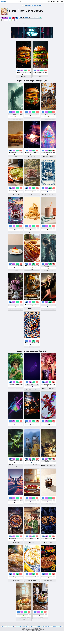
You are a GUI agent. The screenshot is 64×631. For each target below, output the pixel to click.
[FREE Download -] (10, 302)
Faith (49, 270)
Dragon (13, 464)
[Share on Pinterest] (13, 18)
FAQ (7, 626)
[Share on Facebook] (16, 18)
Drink (50, 232)
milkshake (39, 23)
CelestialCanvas (27, 74)
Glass (53, 232)
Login (58, 1)
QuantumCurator (43, 74)
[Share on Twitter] (10, 18)
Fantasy (49, 309)
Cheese (51, 580)
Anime (34, 464)
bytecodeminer (51, 229)
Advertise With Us (38, 626)
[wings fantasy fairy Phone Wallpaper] (48, 379)
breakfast (26, 23)
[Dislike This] (21, 302)
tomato (32, 23)
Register (61, 1)
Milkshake (46, 232)
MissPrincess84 (35, 577)
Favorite (5, 17)
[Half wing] (32, 379)
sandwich (22, 23)
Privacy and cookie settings (57, 626)
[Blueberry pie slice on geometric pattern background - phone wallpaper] (32, 337)
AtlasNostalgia (52, 191)
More (37, 17)
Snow (17, 504)
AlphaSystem (18, 306)
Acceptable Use (26, 626)
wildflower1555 (51, 385)
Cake (31, 194)
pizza (10, 23)
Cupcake (47, 156)
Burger (29, 5)
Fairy (53, 388)
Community (54, 1)
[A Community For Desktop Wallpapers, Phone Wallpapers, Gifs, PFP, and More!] (23, 5)
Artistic (33, 389)
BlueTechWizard (35, 540)
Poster (25, 76)
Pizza (32, 308)
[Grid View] (21, 17)
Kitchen (24, 619)
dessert (15, 23)
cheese (29, 23)
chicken (18, 23)
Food (26, 5)
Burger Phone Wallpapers (36, 5)
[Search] (29, 1)
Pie (15, 194)
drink (12, 23)
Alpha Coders (3, 1)
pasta (35, 23)
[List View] (23, 17)
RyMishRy (19, 116)
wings (7, 23)
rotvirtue (18, 191)
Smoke (34, 156)
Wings (52, 270)
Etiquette (31, 626)
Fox (34, 308)
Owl (28, 464)
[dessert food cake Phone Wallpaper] (15, 299)
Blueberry (52, 194)
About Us (3, 626)
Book (48, 465)
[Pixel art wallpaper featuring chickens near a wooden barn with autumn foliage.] (48, 109)
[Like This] (33, 382)
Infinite (27, 17)
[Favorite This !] (13, 302)
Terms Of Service (19, 626)
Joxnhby (35, 386)
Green (20, 464)
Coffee (54, 465)
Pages (31, 17)
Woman (33, 542)
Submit (49, 1)
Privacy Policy (11, 626)
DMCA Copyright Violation (46, 626)
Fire (31, 156)
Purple (36, 389)
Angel (47, 270)
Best (34, 17)
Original (37, 464)
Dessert (51, 156)
